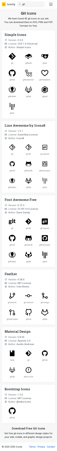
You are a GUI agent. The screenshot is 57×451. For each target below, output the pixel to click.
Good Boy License (28, 134)
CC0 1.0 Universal (28, 43)
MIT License (24, 283)
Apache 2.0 (24, 340)
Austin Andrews (25, 344)
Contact (51, 446)
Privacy (41, 446)
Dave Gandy (23, 212)
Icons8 (20, 138)
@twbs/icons (23, 401)
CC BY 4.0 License (28, 208)
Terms (32, 446)
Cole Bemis (22, 286)
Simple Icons (23, 47)
